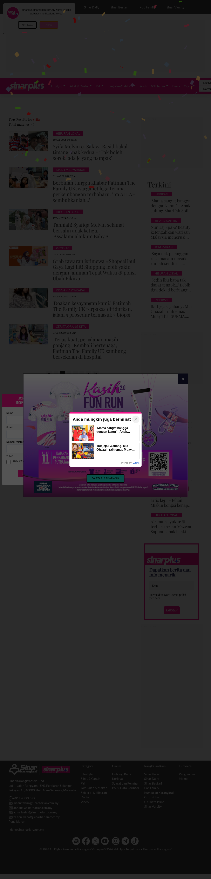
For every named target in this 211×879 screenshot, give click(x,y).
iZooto (136, 463)
